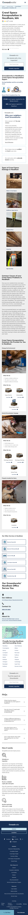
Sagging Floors (9, 229)
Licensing (14, 901)
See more (5, 49)
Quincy (4, 650)
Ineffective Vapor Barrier (12, 210)
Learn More (8, 397)
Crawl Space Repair (14, 853)
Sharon (16, 657)
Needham (5, 646)
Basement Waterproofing (14, 849)
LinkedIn (16, 839)
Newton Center (18, 666)
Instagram (14, 841)
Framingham (6, 648)
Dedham (5, 666)
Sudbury (17, 655)
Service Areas (10, 6)
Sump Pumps (14, 861)
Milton (16, 648)
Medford (5, 659)
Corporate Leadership (14, 870)
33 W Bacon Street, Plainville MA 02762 (12, 600)
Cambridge (17, 661)
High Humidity (9, 268)
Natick (4, 657)
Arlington (5, 661)
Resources (14, 886)
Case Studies (14, 888)
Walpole (17, 659)
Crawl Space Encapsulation (14, 858)
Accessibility (19, 904)
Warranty (14, 877)
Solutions (14, 846)
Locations (14, 832)
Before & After (14, 891)
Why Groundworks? (14, 879)
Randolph (5, 664)
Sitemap (25, 904)
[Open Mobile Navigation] (25, 2)
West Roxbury (18, 646)
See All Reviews (9, 142)
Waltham (5, 655)
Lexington (5, 652)
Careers (14, 867)
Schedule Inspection (14, 68)
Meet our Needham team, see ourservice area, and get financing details (11, 619)
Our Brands (14, 872)
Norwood (17, 652)
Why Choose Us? (14, 865)
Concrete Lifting (14, 856)
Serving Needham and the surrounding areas (12, 83)
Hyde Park (17, 664)
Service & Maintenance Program (14, 882)
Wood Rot (8, 249)
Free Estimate (21, 912)
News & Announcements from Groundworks (14, 893)
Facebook (8, 839)
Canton (16, 650)
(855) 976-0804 (6, 609)
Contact (14, 829)
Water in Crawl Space (11, 190)
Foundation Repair (14, 851)
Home (3, 6)
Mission (14, 875)
